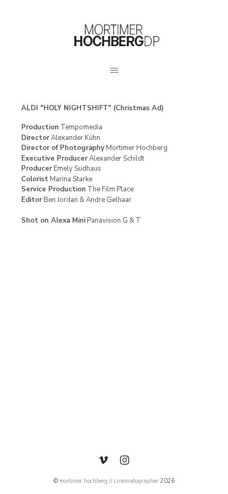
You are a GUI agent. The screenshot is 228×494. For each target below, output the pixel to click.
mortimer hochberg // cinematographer (109, 481)
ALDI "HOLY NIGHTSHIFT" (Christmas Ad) (92, 108)
